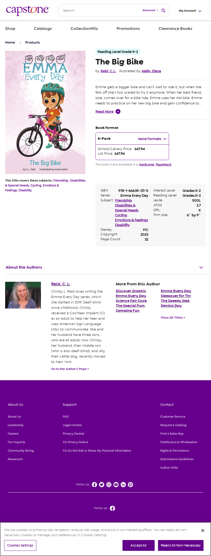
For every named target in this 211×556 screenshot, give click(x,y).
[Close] (202, 530)
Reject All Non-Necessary (181, 545)
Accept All (138, 545)
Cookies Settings (20, 545)
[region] (105, 539)
